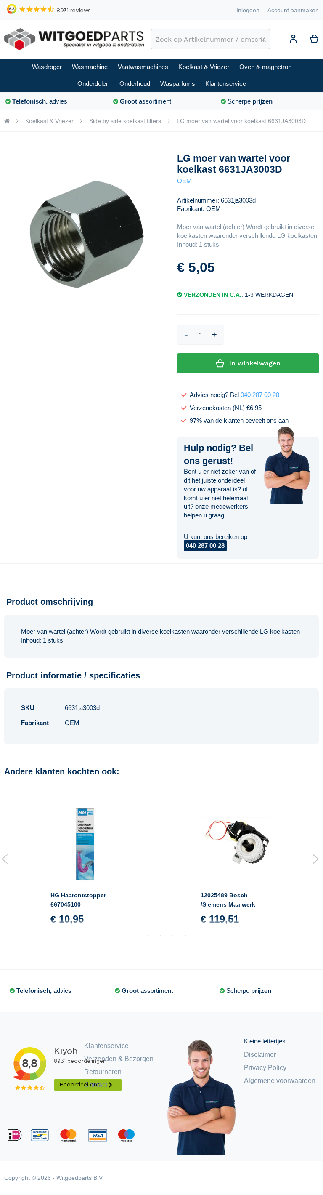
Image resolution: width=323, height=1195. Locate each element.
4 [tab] (173, 935)
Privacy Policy (265, 1067)
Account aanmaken (293, 10)
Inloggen (247, 10)
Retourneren (103, 1071)
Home (7, 121)
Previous (5, 859)
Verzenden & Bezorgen (119, 1058)
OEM (184, 181)
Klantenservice (106, 1045)
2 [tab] (147, 935)
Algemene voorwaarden (279, 1080)
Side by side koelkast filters (125, 120)
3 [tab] (160, 935)
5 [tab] (185, 935)
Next (315, 859)
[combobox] (210, 39)
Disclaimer (260, 1054)
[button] (293, 40)
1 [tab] (135, 935)
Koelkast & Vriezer (49, 120)
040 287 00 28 (260, 395)
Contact (95, 1084)
